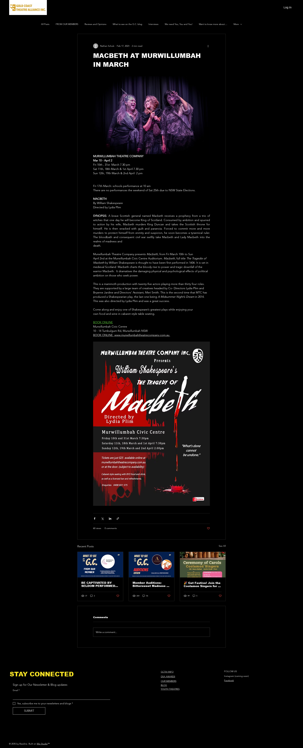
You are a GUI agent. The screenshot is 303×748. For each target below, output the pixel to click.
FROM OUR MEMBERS (67, 24)
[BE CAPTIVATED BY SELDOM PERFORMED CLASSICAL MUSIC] (100, 564)
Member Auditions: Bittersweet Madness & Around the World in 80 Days (151, 584)
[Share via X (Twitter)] (102, 518)
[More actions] (208, 46)
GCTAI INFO (167, 671)
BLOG (164, 685)
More (236, 24)
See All (222, 545)
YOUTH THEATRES (170, 689)
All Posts (45, 24)
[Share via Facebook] (94, 518)
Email (16, 690)
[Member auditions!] (151, 564)
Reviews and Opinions (95, 24)
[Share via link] (117, 518)
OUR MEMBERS (168, 681)
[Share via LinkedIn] (110, 518)
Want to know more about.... (213, 24)
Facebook (229, 680)
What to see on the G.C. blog (127, 24)
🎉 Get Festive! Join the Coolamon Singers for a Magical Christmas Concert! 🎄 (202, 584)
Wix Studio (42, 743)
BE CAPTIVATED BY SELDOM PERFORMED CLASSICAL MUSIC (98, 584)
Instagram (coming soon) (236, 676)
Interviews (153, 24)
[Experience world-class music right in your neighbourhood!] (203, 564)
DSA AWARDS (168, 676)
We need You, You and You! (179, 24)
